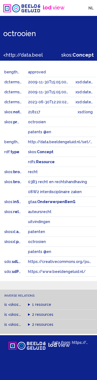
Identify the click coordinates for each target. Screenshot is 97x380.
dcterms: (21, 102)
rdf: (11, 152)
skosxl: (18, 232)
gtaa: (51, 202)
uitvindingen (39, 222)
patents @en (39, 251)
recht (33, 172)
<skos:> (23, 304)
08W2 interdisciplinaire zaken (55, 192)
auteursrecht (39, 212)
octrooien (37, 241)
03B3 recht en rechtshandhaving (57, 182)
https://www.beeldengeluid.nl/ (57, 271)
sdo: (18, 261)
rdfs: (41, 162)
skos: (77, 55)
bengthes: (19, 72)
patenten (36, 232)
